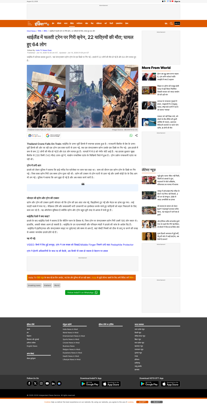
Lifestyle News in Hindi (71, 359)
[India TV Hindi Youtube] (172, 1)
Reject (157, 402)
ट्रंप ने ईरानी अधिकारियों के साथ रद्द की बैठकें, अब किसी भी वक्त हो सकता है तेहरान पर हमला (67, 251)
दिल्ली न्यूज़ (138, 333)
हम (28, 333)
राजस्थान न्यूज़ (139, 349)
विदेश (72, 23)
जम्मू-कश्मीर (138, 366)
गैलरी (111, 23)
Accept (142, 402)
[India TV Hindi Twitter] (170, 1)
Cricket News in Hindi (71, 343)
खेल (86, 23)
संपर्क (28, 329)
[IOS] (163, 1)
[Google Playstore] (90, 384)
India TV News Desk (44, 50)
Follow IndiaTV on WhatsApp (81, 292)
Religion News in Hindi (71, 349)
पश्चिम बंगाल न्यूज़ (140, 336)
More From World (156, 68)
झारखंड (137, 369)
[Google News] (35, 135)
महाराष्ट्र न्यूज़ (139, 346)
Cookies (47, 402)
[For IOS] (170, 384)
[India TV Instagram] (41, 383)
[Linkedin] (53, 383)
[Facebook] (29, 383)
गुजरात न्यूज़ (138, 353)
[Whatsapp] (131, 135)
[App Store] (111, 384)
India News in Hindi (70, 329)
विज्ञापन (29, 336)
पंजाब (136, 356)
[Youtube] (47, 383)
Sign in (177, 1)
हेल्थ (126, 23)
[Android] (165, 1)
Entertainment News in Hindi (74, 336)
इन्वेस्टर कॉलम (31, 343)
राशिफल (99, 23)
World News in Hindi (70, 333)
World (56, 285)
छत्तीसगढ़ (137, 363)
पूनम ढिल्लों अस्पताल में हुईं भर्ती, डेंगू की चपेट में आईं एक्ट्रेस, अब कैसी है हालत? (168, 236)
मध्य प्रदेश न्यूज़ (139, 343)
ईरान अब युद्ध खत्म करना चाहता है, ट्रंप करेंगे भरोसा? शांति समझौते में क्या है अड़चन (168, 77)
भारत (65, 23)
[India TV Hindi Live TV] (177, 23)
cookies (130, 402)
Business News (69, 346)
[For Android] (149, 384)
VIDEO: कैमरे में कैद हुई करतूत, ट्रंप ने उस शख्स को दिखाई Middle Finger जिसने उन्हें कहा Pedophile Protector (80, 244)
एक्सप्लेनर (119, 23)
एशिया (45, 31)
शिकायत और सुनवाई (33, 339)
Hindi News (31, 31)
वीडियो (59, 23)
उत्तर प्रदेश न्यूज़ (139, 329)
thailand (47, 285)
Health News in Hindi (71, 356)
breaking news (34, 285)
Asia (94, 277)
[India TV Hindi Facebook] (168, 1)
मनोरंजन (79, 23)
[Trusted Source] (53, 135)
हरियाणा (137, 359)
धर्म (106, 23)
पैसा (92, 23)
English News (32, 346)
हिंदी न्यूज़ (40, 277)
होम (53, 23)
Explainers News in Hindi (72, 353)
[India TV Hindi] (42, 23)
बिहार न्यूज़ (138, 339)
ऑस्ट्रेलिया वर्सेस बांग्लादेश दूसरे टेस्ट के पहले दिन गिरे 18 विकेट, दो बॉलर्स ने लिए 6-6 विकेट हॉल (168, 224)
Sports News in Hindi (71, 339)
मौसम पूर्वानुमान (31, 358)
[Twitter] (35, 383)
